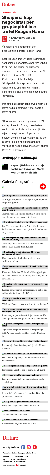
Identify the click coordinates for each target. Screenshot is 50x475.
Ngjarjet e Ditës (9, 12)
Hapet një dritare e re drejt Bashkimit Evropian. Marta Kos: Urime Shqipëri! (27, 169)
